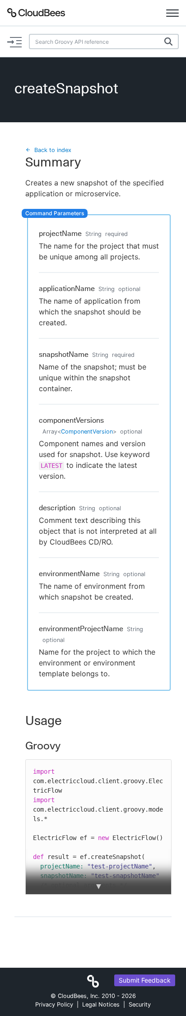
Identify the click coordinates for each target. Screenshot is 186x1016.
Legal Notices (101, 1004)
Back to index (52, 150)
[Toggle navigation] (172, 12)
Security (140, 1004)
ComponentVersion (87, 431)
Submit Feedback (145, 980)
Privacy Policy (54, 1004)
